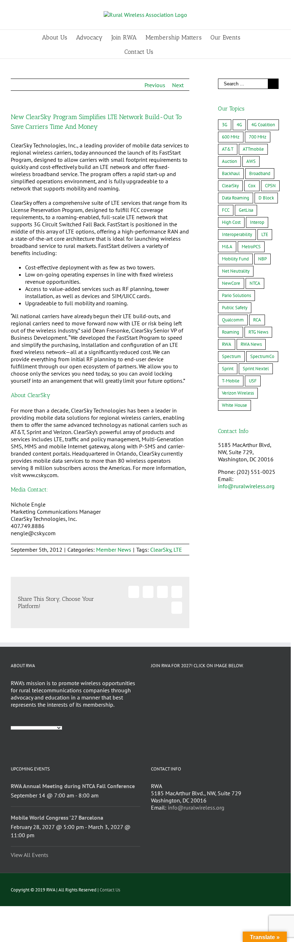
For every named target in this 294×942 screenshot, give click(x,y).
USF (253, 381)
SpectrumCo (262, 356)
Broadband (259, 173)
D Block (266, 198)
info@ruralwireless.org (246, 486)
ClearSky (160, 549)
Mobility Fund (235, 259)
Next (178, 85)
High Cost (231, 222)
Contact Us (110, 890)
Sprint (227, 369)
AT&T (227, 149)
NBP (262, 259)
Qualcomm (233, 320)
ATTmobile (253, 149)
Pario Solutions (236, 295)
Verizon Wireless (238, 393)
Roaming (230, 332)
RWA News (251, 344)
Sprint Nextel (256, 369)
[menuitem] (59, 37)
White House (234, 405)
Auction (229, 161)
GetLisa (246, 210)
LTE (178, 549)
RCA (257, 320)
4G (239, 125)
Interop (257, 222)
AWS (251, 161)
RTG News (258, 332)
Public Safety (234, 308)
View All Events (29, 854)
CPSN (270, 186)
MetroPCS (251, 247)
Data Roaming (235, 198)
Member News (113, 549)
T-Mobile (231, 381)
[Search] (164, 51)
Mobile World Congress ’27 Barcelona (57, 817)
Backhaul (231, 173)
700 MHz (257, 137)
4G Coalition (263, 125)
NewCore (231, 283)
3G (224, 125)
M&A (227, 247)
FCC (225, 210)
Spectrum (231, 356)
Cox (252, 186)
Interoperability (237, 234)
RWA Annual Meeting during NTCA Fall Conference (73, 786)
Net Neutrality (236, 271)
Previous (154, 85)
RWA (226, 344)
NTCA (255, 283)
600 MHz (231, 137)
